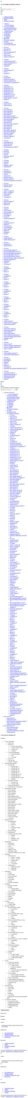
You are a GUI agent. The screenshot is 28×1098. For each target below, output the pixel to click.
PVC (13, 755)
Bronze (13, 912)
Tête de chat (11, 760)
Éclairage (10, 898)
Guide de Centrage (13, 816)
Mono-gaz (14, 868)
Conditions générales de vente (11, 1035)
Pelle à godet (11, 895)
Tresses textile (15, 783)
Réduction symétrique (13, 945)
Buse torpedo (11, 802)
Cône (9, 992)
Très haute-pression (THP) (14, 834)
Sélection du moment (9, 21)
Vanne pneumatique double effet (16, 981)
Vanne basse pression (13, 962)
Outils (9, 899)
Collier (10, 953)
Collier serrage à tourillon (18, 956)
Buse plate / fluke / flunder (14, 804)
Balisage (10, 993)
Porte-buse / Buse (16, 827)
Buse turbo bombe (12, 799)
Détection (7, 854)
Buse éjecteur (11, 807)
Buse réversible (12, 791)
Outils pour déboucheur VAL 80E (16, 852)
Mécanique (11, 877)
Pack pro (14, 862)
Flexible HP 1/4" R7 (17, 774)
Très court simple (12, 876)
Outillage (7, 884)
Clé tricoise (11, 959)
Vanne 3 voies (15, 971)
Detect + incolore (16, 859)
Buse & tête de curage (10, 788)
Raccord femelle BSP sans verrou (16, 920)
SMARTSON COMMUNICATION (15, 1051)
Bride (9, 984)
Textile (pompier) (16, 754)
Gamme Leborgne (12, 885)
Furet (9, 846)
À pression (11, 848)
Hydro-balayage (12, 830)
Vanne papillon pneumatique (19, 976)
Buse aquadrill (11, 801)
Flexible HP (11, 765)
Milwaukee (11, 843)
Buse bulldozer (12, 805)
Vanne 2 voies (15, 965)
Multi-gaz (14, 870)
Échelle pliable (15, 888)
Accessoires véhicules (10, 999)
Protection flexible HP (13, 785)
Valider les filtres (5, 1010)
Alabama (14, 751)
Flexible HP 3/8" (16, 771)
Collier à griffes (15, 954)
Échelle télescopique (17, 890)
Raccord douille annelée (14, 907)
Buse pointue (11, 794)
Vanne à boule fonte (13, 977)
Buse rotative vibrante (13, 810)
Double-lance (11, 832)
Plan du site (7, 1037)
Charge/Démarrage (13, 1005)
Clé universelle (12, 893)
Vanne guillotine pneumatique (15, 979)
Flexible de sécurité (13, 780)
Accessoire (11, 818)
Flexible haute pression (11, 763)
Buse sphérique (12, 793)
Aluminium (14, 909)
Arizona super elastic (17, 746)
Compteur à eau (12, 982)
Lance (13, 826)
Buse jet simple (12, 815)
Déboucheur (8, 841)
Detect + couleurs (16, 857)
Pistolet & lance (9, 819)
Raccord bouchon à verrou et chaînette (17, 938)
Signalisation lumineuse (14, 1002)
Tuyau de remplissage (13, 752)
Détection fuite (12, 855)
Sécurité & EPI (9, 985)
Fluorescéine (15, 860)
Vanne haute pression (13, 963)
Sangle (10, 1007)
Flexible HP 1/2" (16, 769)
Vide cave (10, 758)
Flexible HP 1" (15, 766)
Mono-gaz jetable (16, 866)
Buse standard (11, 790)
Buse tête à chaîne (12, 813)
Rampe (10, 990)
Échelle (10, 887)
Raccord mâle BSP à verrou (15, 926)
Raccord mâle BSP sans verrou (16, 932)
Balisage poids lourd (13, 1004)
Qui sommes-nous (9, 1033)
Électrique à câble (12, 851)
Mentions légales (8, 1034)
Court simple (11, 874)
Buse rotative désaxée (13, 812)
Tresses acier (15, 782)
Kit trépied (11, 987)
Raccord (14, 824)
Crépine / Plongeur (13, 761)
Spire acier (11, 743)
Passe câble (11, 988)
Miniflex (14, 779)
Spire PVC (11, 744)
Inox (13, 910)
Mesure (10, 896)
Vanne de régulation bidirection (19, 970)
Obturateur (8, 871)
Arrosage (14, 757)
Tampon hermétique (13, 882)
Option (13, 829)
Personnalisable (12, 821)
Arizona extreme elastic (17, 747)
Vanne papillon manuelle (18, 974)
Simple (10, 873)
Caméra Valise (11, 904)
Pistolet (13, 823)
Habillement (15, 840)
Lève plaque (11, 891)
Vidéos (5, 19)
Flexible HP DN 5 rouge (18, 777)
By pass (10, 881)
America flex (15, 749)
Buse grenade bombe (13, 796)
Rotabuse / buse (15, 838)
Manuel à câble (12, 849)
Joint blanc (11, 951)
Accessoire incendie (13, 1001)
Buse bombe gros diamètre (14, 798)
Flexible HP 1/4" (16, 772)
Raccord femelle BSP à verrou (15, 913)
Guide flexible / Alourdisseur (15, 787)
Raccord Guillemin (10, 906)
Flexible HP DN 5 (16, 776)
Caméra (7, 901)
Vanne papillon (12, 973)
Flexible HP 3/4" (16, 768)
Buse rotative (11, 808)
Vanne (6, 960)
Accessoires (14, 863)
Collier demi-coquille (17, 957)
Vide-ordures (11, 844)
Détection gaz (11, 865)
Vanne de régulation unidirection (15, 967)
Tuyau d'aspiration (9, 741)
